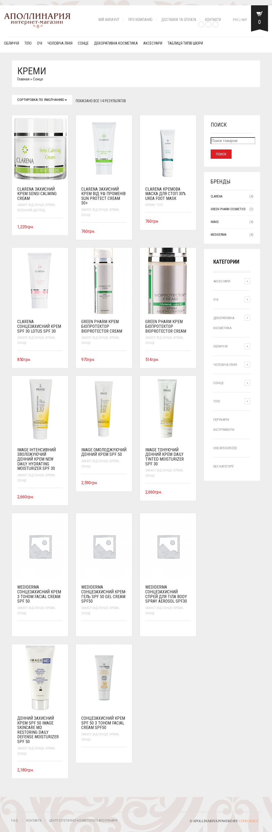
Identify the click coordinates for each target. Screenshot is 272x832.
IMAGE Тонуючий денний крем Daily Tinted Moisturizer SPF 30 (164, 456)
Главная (23, 79)
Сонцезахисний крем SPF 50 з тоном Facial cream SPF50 (103, 723)
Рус (236, 20)
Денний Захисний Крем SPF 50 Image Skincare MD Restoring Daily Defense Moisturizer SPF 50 (38, 730)
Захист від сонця (30, 205)
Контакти (213, 20)
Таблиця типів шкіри (185, 43)
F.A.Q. (15, 820)
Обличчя (11, 43)
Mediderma (218, 235)
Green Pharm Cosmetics (228, 209)
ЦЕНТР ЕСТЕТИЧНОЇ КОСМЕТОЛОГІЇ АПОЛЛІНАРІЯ (83, 820)
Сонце (83, 43)
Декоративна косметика (116, 43)
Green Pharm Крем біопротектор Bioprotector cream (101, 326)
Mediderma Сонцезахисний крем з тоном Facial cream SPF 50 (39, 594)
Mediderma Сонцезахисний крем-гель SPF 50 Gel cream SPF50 (103, 594)
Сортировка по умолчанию (41, 100)
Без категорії (223, 466)
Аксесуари (152, 43)
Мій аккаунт (109, 20)
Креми (50, 205)
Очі (39, 43)
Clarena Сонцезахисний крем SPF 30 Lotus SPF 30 (39, 326)
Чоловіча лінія (60, 43)
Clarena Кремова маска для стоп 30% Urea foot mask (165, 194)
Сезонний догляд (31, 210)
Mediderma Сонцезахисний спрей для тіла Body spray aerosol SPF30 (166, 594)
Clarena (216, 196)
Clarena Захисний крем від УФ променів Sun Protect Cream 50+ (103, 196)
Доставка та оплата (178, 20)
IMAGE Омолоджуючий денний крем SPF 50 (103, 452)
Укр (244, 20)
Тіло (28, 43)
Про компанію (140, 20)
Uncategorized (225, 448)
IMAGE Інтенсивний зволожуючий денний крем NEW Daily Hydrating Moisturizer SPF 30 (36, 459)
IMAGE (215, 222)
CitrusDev (248, 821)
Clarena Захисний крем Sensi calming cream (37, 194)
